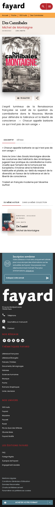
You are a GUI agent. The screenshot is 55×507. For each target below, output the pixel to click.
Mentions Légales (9, 478)
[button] (20, 31)
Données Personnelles (11, 484)
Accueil (5, 15)
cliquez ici (30, 271)
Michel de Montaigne (17, 27)
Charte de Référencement (12, 487)
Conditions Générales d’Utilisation (16, 481)
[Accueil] (13, 6)
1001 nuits (23, 15)
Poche (13, 15)
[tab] (8, 140)
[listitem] (4, 340)
